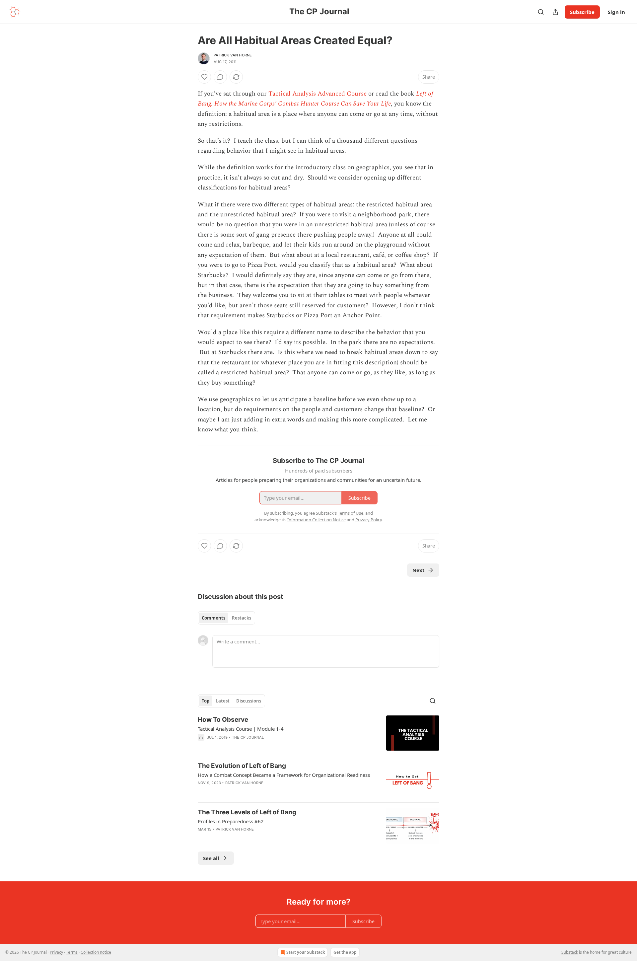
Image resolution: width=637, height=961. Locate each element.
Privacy (56, 952)
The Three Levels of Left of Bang (247, 812)
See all (211, 858)
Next (418, 570)
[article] (318, 733)
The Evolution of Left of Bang (242, 766)
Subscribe (582, 12)
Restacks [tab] (241, 618)
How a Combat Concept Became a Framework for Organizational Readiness (284, 775)
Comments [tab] (213, 618)
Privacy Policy (368, 520)
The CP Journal (248, 737)
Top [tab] (205, 701)
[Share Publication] (555, 12)
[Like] (204, 77)
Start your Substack (305, 952)
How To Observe (223, 719)
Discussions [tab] (248, 701)
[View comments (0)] (220, 77)
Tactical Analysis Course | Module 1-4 (241, 728)
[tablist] (226, 618)
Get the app (345, 952)
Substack (569, 952)
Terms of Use (350, 513)
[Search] (540, 12)
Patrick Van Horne (233, 55)
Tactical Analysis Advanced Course (317, 94)
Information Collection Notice (316, 520)
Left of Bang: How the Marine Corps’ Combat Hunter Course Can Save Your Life (315, 99)
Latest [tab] (223, 701)
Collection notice (96, 952)
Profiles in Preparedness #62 (231, 821)
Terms (72, 952)
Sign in (616, 12)
